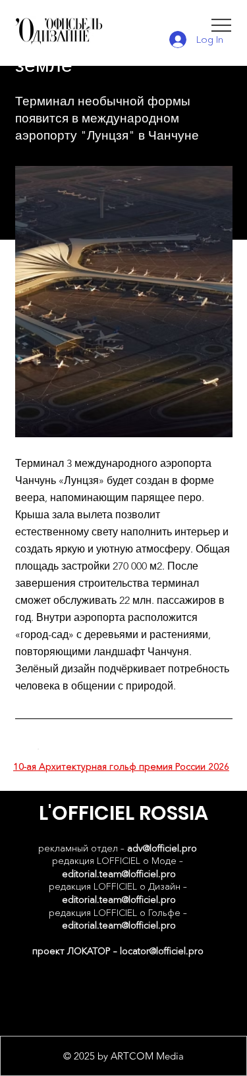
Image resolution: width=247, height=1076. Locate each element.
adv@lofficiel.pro (162, 848)
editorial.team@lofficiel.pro (119, 874)
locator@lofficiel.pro (162, 951)
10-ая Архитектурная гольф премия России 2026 (121, 766)
